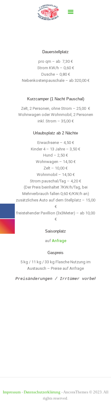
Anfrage (59, 240)
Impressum (12, 392)
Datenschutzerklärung (42, 392)
